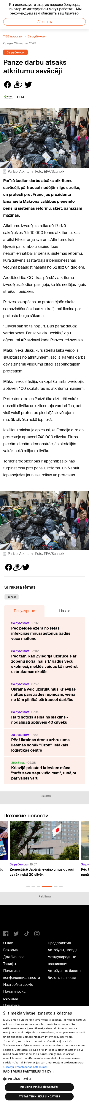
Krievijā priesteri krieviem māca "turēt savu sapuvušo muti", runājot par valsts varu (43, 773)
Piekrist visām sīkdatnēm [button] (39, 1087)
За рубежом (36, 36)
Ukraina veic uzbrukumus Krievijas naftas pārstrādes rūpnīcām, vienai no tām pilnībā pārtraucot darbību (43, 694)
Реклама (10, 950)
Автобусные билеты (64, 970)
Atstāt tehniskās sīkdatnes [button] (39, 1096)
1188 (12, 919)
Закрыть (44, 21)
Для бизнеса (13, 957)
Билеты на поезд (62, 977)
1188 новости (12, 36)
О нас (8, 943)
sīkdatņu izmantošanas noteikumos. (25, 1067)
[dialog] (44, 1055)
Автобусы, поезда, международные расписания (63, 957)
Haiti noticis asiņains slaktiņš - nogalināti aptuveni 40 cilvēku (39, 720)
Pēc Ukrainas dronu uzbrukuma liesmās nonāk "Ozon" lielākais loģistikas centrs (40, 745)
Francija (11, 597)
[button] (28, 886)
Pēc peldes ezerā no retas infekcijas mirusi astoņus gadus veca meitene (40, 633)
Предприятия (59, 943)
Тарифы (9, 964)
